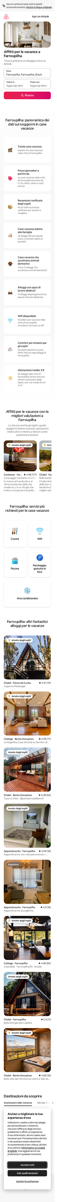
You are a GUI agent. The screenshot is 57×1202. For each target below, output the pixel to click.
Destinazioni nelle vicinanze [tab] (18, 1102)
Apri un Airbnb (40, 16)
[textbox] (15, 86)
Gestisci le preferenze (27, 1181)
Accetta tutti (27, 1165)
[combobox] (27, 74)
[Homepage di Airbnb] (6, 17)
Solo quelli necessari (27, 1173)
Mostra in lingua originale (39, 7)
